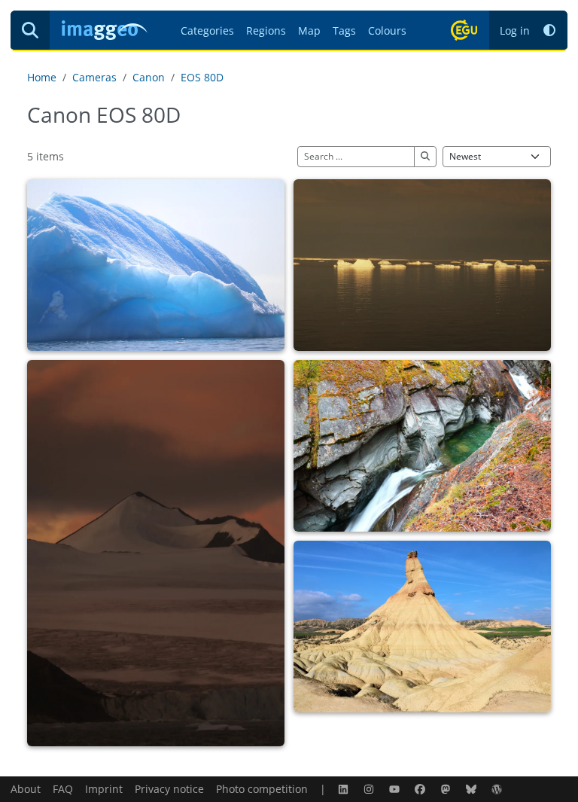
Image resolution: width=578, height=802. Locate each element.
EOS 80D (202, 77)
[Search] (30, 30)
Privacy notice (169, 789)
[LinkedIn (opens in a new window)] (344, 789)
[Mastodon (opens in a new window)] (447, 789)
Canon (148, 77)
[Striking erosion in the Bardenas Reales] (422, 626)
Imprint (104, 789)
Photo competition (262, 789)
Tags (344, 30)
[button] (549, 30)
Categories (207, 30)
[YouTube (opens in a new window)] (396, 789)
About (26, 789)
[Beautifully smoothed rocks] (422, 446)
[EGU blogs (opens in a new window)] (498, 789)
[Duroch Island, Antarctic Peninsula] (155, 265)
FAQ (63, 789)
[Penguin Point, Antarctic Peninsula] (422, 265)
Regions (266, 30)
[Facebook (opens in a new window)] (421, 789)
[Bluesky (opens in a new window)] (472, 789)
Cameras (94, 77)
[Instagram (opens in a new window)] (370, 789)
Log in (515, 30)
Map (309, 30)
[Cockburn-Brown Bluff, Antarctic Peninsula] (155, 553)
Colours (387, 30)
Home (41, 77)
